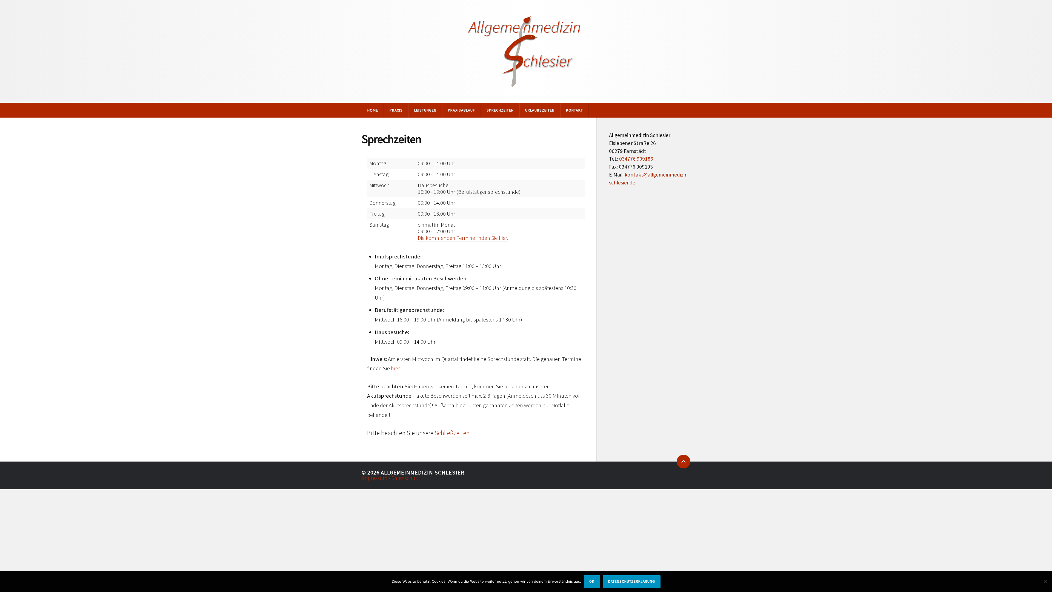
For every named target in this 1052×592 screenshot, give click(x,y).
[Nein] (1045, 581)
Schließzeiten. (453, 433)
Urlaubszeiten (539, 110)
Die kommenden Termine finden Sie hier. (463, 237)
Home (372, 110)
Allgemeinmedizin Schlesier (422, 472)
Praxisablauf (461, 110)
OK (591, 581)
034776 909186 (636, 158)
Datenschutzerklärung (631, 581)
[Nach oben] (683, 461)
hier (395, 368)
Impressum (375, 478)
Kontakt (574, 110)
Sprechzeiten (500, 110)
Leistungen (425, 110)
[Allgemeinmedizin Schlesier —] (526, 51)
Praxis (396, 110)
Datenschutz (405, 478)
